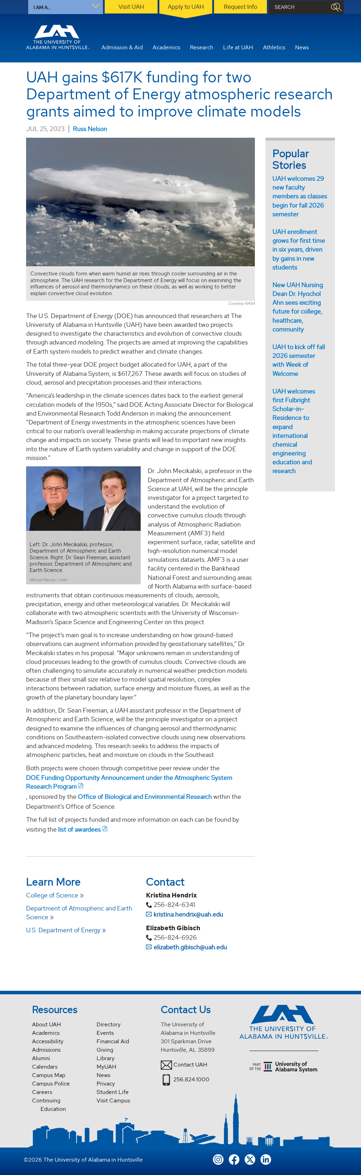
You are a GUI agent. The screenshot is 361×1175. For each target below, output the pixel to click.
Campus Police (51, 1083)
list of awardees (79, 829)
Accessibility (47, 1041)
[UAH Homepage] (58, 37)
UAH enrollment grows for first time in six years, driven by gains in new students (299, 249)
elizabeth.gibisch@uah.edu (190, 947)
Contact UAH (190, 1064)
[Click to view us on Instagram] (218, 1159)
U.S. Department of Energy (63, 930)
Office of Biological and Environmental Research (145, 796)
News (103, 1075)
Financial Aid (113, 1041)
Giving (105, 1049)
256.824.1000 (191, 1079)
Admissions (46, 1049)
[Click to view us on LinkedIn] (266, 1159)
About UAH (46, 1024)
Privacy (106, 1083)
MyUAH (106, 1066)
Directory (109, 1024)
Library (106, 1058)
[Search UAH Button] (334, 7)
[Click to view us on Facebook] (234, 1159)
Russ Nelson (90, 129)
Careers (42, 1092)
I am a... (42, 7)
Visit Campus (113, 1100)
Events (105, 1033)
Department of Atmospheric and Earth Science (79, 912)
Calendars (44, 1066)
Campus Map (48, 1075)
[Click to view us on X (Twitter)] (250, 1159)
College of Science (52, 895)
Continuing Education (49, 1105)
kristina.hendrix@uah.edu (188, 914)
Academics (46, 1033)
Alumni (41, 1058)
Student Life (113, 1092)
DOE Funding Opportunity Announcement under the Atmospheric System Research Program (129, 781)
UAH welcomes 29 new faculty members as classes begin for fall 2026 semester (300, 196)
